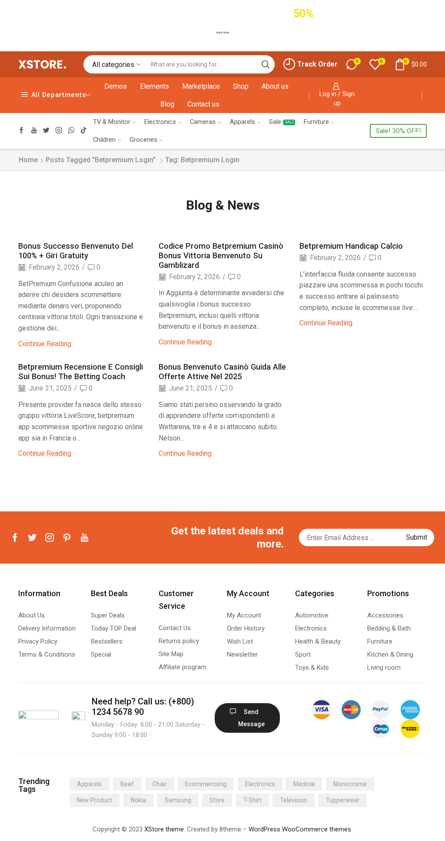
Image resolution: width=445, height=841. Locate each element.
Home (28, 160)
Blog (167, 104)
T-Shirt (252, 800)
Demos (115, 86)
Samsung (178, 800)
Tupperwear (342, 800)
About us (275, 86)
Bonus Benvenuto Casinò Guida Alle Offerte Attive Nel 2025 (222, 371)
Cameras (203, 122)
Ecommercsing (205, 784)
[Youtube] (34, 130)
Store (217, 800)
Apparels (242, 122)
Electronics (160, 122)
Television (293, 800)
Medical (304, 784)
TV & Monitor (111, 122)
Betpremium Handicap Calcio (351, 245)
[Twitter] (46, 130)
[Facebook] (21, 130)
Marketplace (201, 86)
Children (104, 140)
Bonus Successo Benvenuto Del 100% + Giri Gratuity (75, 250)
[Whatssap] (71, 130)
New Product (94, 800)
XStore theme (164, 829)
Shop (241, 86)
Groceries (143, 140)
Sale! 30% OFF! (398, 131)
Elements (154, 86)
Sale (281, 122)
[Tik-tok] (83, 130)
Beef (127, 784)
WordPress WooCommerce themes (300, 829)
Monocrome (350, 784)
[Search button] (265, 64)
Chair (160, 784)
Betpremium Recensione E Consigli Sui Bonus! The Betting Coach (80, 371)
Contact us (203, 104)
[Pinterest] (67, 537)
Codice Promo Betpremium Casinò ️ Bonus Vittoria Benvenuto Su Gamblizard (222, 255)
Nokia (138, 800)
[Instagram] (59, 130)
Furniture (316, 122)
